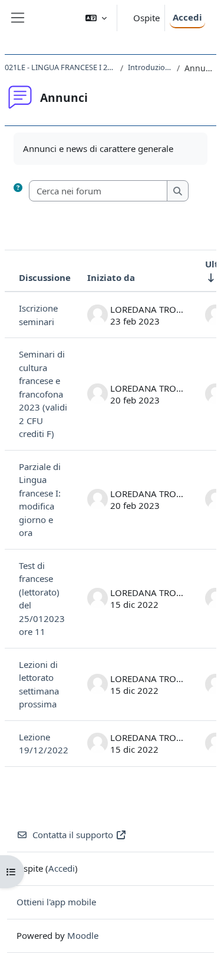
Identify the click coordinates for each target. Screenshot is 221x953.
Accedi (187, 17)
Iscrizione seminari (38, 314)
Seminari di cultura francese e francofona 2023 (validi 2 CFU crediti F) (43, 393)
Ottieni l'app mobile (56, 902)
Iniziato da (111, 277)
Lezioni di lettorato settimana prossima (39, 684)
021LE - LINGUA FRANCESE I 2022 (60, 67)
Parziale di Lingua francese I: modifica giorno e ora (40, 500)
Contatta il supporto (72, 835)
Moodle (82, 935)
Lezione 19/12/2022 (43, 743)
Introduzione (150, 67)
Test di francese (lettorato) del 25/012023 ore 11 (42, 599)
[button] (96, 18)
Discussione (45, 277)
